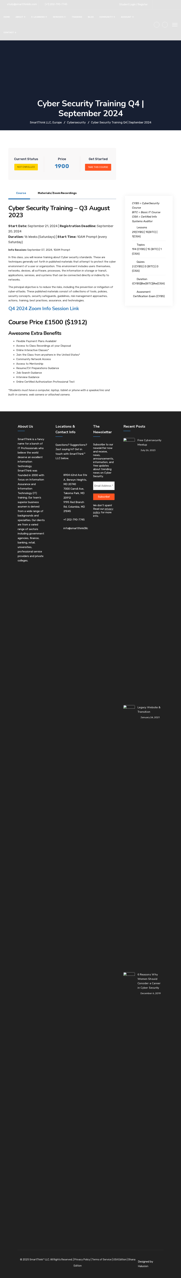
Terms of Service (102, 1259)
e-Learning (38, 17)
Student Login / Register (133, 4)
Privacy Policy (82, 1259)
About (19, 17)
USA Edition (119, 1259)
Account (126, 17)
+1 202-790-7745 (74, 519)
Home (7, 17)
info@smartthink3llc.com (78, 528)
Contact (9, 32)
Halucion (143, 1266)
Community (106, 17)
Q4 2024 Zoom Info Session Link (43, 308)
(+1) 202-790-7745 (56, 4)
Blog (91, 17)
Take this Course (98, 167)
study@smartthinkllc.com (22, 4)
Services (58, 17)
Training (77, 17)
